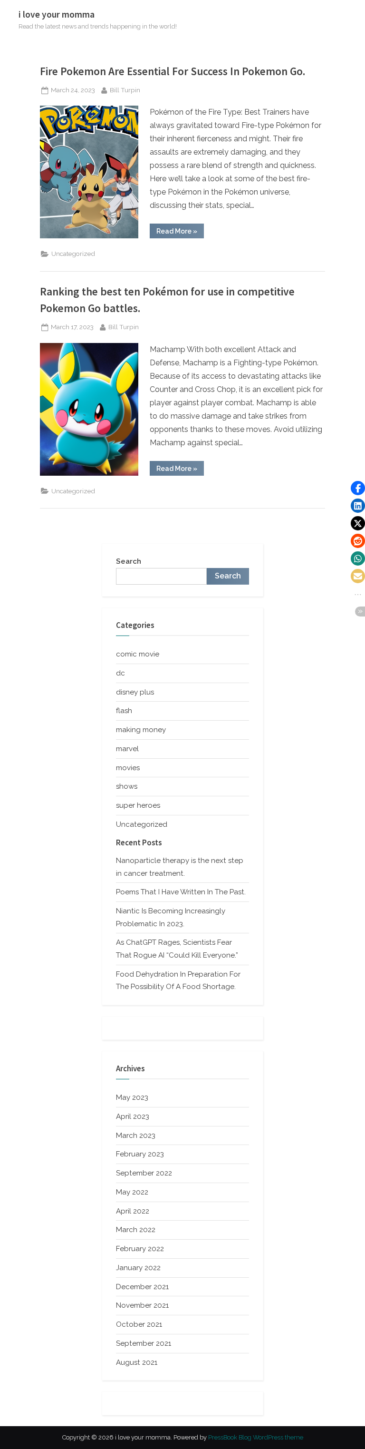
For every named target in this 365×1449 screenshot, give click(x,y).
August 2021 (136, 1362)
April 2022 (132, 1211)
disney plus (135, 692)
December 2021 (142, 1287)
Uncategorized (73, 253)
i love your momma (57, 14)
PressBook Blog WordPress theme (255, 1437)
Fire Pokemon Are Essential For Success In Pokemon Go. (172, 71)
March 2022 (135, 1229)
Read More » (180, 232)
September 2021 (143, 1343)
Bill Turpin (125, 90)
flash (124, 710)
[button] (358, 488)
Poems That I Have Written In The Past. (181, 892)
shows (126, 786)
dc (120, 673)
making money (141, 729)
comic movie (137, 654)
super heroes (138, 805)
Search (128, 561)
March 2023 (135, 1135)
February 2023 (140, 1154)
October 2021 (139, 1324)
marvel (127, 748)
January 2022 (138, 1267)
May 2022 (132, 1192)
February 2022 (140, 1248)
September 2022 (144, 1173)
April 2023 (132, 1116)
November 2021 (142, 1305)
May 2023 (132, 1097)
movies (128, 768)
